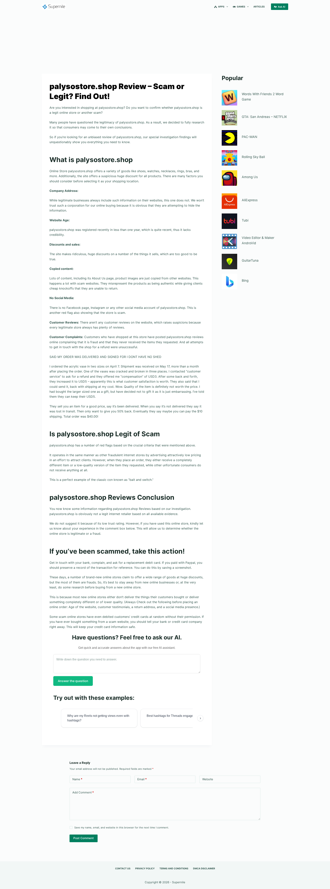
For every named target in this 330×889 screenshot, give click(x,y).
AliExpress (250, 200)
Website (207, 779)
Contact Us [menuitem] (122, 868)
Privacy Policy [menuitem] (145, 868)
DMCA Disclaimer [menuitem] (204, 868)
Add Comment (83, 792)
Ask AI (281, 6)
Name (77, 779)
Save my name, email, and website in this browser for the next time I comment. (121, 827)
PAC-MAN (249, 137)
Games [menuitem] (241, 6)
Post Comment (83, 838)
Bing (245, 280)
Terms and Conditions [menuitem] (173, 868)
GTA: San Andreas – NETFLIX (264, 117)
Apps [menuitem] (221, 6)
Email (142, 779)
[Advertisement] (165, 41)
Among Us (250, 177)
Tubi (245, 220)
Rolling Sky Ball (253, 157)
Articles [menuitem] (259, 6)
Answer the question (73, 681)
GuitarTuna (250, 260)
